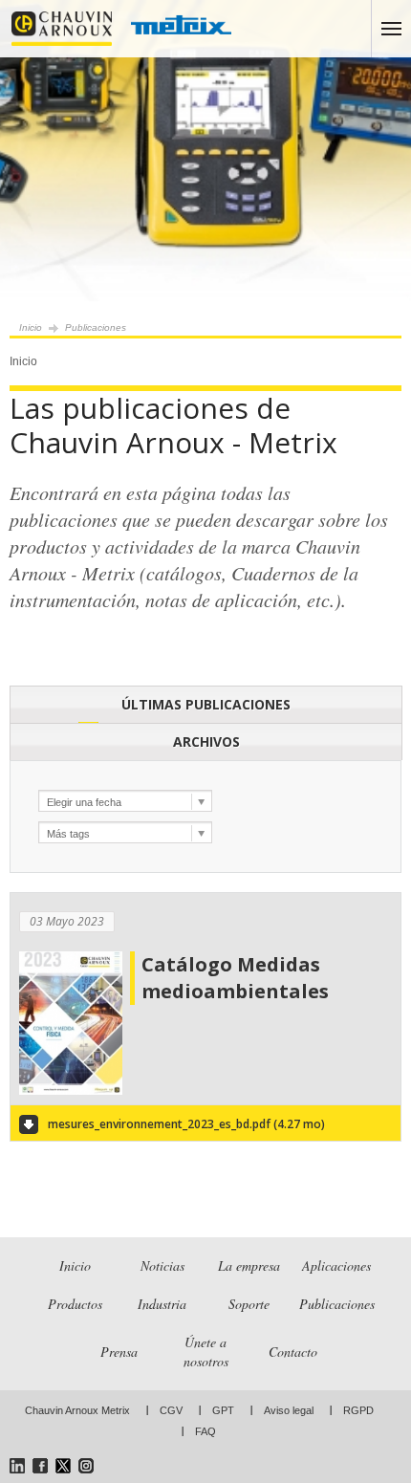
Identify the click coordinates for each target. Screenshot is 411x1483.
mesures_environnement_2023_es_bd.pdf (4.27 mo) (186, 1124)
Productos (75, 1304)
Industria (162, 1304)
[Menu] (391, 28)
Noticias (162, 1265)
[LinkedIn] (17, 1465)
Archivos (206, 741)
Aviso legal (289, 1410)
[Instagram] (86, 1465)
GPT (223, 1410)
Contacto (293, 1351)
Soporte (249, 1304)
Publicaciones (337, 1304)
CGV (171, 1410)
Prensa (119, 1351)
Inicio (30, 327)
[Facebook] (40, 1465)
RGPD (358, 1410)
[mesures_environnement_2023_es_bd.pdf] (70, 1091)
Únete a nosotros (206, 1351)
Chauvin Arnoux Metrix (77, 1410)
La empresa (249, 1265)
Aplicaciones (336, 1265)
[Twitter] (63, 1465)
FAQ (205, 1431)
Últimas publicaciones (206, 704)
